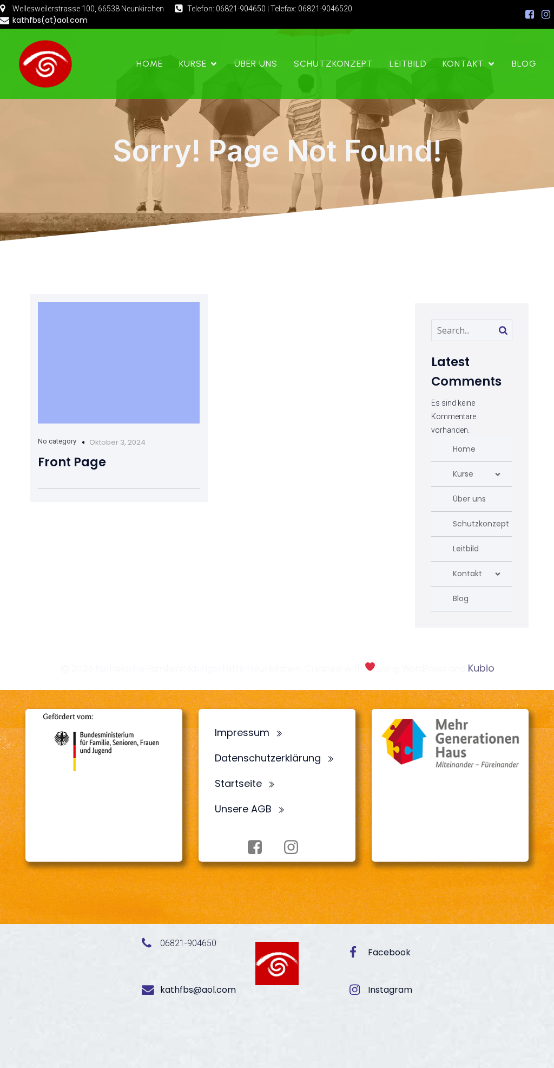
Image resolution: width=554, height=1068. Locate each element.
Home (149, 63)
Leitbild (408, 63)
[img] (497, 474)
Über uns (256, 63)
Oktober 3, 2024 (117, 442)
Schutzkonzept (333, 63)
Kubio (481, 668)
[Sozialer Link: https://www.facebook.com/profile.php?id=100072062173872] (530, 14)
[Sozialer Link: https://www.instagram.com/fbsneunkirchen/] (546, 14)
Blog (524, 63)
